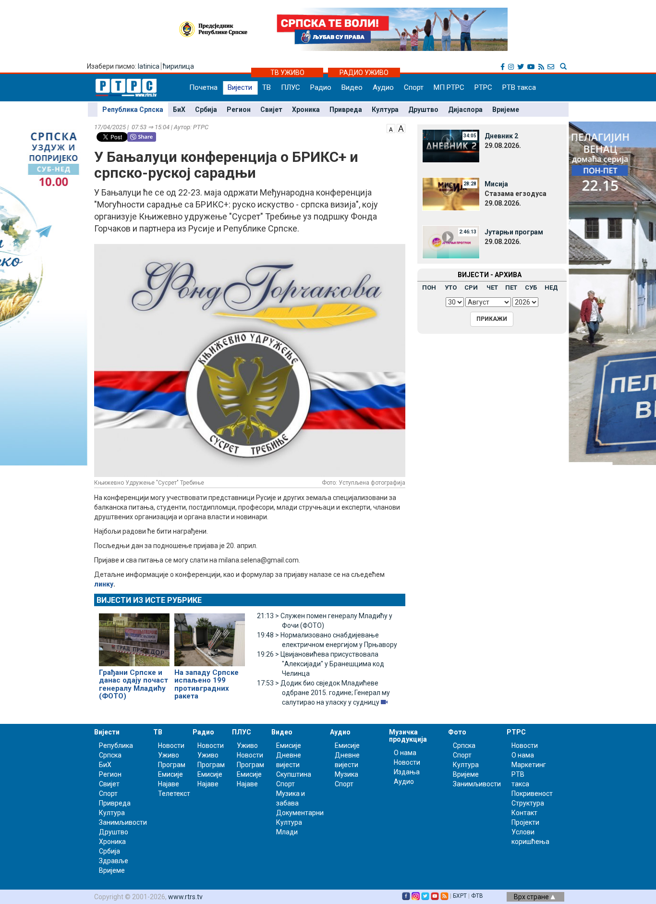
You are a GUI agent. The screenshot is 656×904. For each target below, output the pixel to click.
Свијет (271, 109)
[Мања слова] (391, 128)
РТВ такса (519, 87)
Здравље (113, 861)
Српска (464, 745)
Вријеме (505, 109)
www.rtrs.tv (185, 897)
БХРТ (460, 895)
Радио (320, 87)
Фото (457, 732)
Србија (206, 109)
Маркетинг (528, 765)
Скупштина (293, 774)
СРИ (471, 287)
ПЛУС (290, 87)
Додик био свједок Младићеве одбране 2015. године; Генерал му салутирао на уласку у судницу (323, 692)
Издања (407, 772)
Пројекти (525, 822)
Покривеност (532, 793)
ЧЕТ (492, 287)
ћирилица (178, 66)
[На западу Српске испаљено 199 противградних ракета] (209, 635)
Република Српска (132, 109)
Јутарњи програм (514, 232)
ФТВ (477, 895)
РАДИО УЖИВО (364, 72)
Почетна (203, 87)
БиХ (179, 109)
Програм (171, 765)
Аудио (383, 87)
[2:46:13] (451, 241)
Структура (527, 803)
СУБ (531, 287)
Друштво (423, 109)
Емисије (170, 774)
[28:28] (451, 193)
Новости (171, 745)
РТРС (483, 87)
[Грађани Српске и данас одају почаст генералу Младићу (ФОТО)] (134, 635)
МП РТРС (449, 87)
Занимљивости (123, 822)
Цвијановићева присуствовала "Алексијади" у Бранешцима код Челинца (320, 663)
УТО (451, 287)
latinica (148, 66)
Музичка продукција (408, 735)
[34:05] (451, 145)
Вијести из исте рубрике (149, 600)
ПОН (429, 287)
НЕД (551, 287)
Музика (346, 774)
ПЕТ (511, 287)
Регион (239, 109)
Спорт (414, 87)
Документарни (300, 813)
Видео (352, 87)
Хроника (306, 109)
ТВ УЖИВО (287, 72)
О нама (405, 753)
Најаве (168, 784)
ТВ (266, 87)
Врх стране (532, 897)
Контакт (524, 813)
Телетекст (174, 793)
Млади (287, 832)
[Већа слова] (401, 128)
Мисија (496, 184)
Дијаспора (465, 109)
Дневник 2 (501, 136)
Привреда (345, 109)
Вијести (240, 87)
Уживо (168, 755)
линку (103, 584)
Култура (385, 109)
